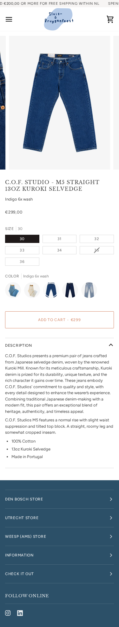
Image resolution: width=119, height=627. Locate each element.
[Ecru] (33, 291)
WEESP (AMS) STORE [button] (25, 536)
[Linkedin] (20, 613)
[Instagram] (8, 613)
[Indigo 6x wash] (52, 291)
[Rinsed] (71, 291)
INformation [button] (19, 555)
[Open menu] (14, 19)
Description (18, 345)
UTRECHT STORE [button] (21, 518)
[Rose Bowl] (89, 291)
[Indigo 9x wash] (14, 291)
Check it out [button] (19, 574)
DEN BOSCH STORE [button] (24, 499)
